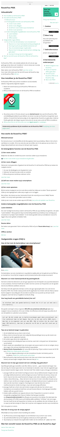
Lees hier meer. (5, 177)
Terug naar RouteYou (49, 19)
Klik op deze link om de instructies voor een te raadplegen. (25, 122)
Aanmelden (53, 56)
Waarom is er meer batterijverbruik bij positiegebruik (24, 44)
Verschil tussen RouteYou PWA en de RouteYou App (52, 76)
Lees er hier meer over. (8, 427)
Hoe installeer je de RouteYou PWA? (14, 16)
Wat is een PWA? (50, 80)
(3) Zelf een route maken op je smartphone (21, 28)
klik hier (16, 74)
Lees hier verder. (28, 70)
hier (37, 359)
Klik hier (3, 235)
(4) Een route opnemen (15, 30)
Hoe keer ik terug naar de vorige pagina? (20, 54)
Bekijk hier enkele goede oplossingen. (24, 355)
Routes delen (12, 36)
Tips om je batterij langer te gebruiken (20, 48)
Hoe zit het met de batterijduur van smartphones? (21, 42)
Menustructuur (10, 20)
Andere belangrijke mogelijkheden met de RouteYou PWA (23, 32)
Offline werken (13, 38)
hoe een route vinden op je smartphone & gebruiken (18, 158)
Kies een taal (54, 22)
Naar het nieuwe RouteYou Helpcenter (48, 12)
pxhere (6, 270)
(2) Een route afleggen (15, 26)
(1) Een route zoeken (15, 24)
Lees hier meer (5, 184)
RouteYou (57, 83)
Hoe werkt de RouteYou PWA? (12, 18)
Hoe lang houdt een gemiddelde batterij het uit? (23, 46)
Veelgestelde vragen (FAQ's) (12, 40)
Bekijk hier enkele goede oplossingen (18, 351)
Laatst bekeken (13, 34)
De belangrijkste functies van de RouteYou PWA (20, 22)
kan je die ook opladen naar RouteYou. (43, 200)
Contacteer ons (54, 46)
